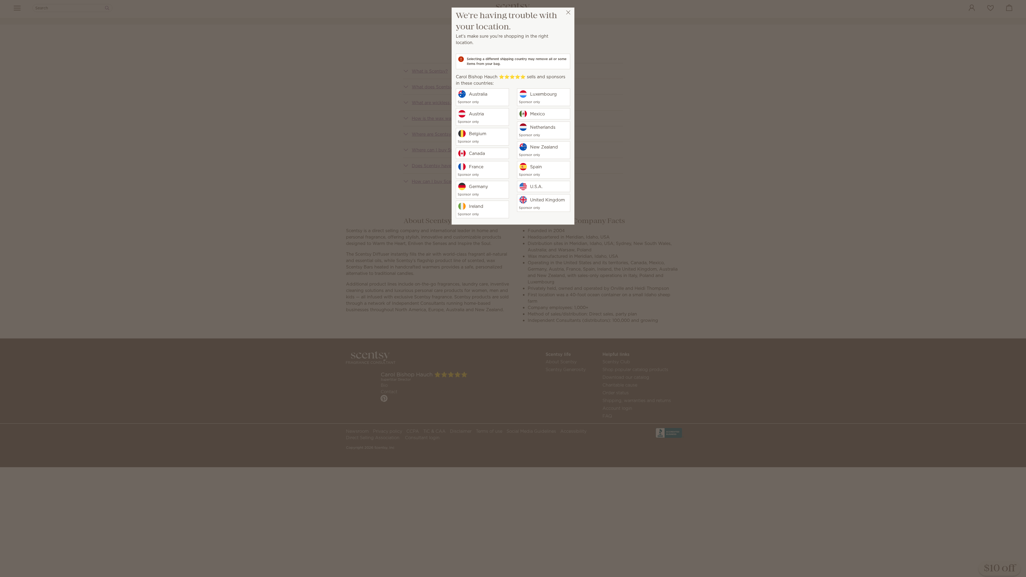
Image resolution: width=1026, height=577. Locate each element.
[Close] (568, 12)
